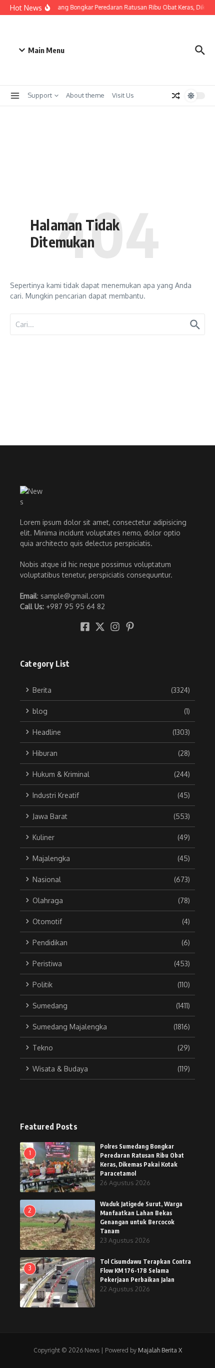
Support (40, 95)
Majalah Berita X (160, 1350)
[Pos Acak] (176, 96)
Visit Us (123, 95)
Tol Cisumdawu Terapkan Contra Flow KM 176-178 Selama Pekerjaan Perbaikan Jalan (145, 1270)
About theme (85, 95)
